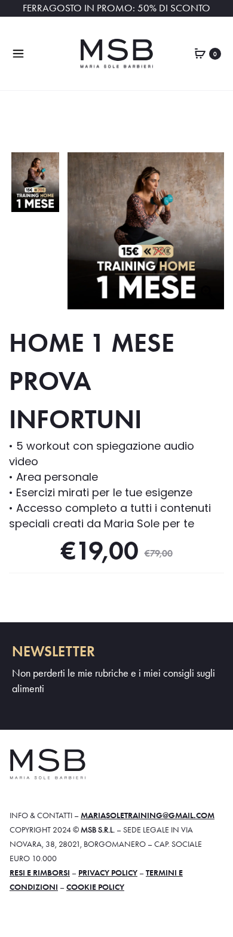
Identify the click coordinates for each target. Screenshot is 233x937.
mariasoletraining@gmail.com (147, 815)
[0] (200, 52)
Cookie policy (95, 886)
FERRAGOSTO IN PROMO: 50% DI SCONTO (116, 8)
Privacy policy (107, 872)
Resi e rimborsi (40, 872)
